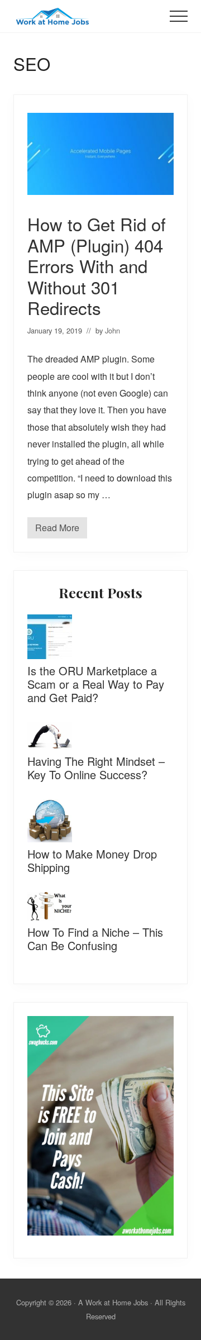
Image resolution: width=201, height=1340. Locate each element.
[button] (179, 16)
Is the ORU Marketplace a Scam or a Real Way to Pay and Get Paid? (95, 683)
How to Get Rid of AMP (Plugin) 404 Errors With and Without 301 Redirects (96, 265)
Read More (57, 529)
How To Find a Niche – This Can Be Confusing (95, 938)
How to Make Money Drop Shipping (92, 860)
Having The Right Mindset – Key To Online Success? (96, 768)
